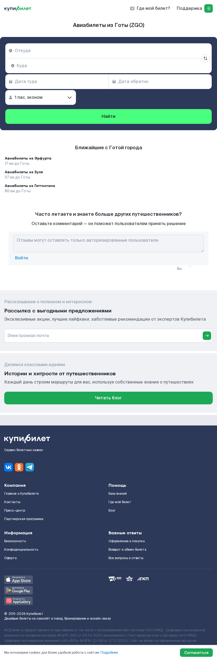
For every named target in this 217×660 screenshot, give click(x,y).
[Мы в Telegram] (29, 467)
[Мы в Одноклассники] (19, 467)
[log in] (208, 8)
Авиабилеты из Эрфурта (28, 158)
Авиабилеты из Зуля (24, 172)
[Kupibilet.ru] (17, 8)
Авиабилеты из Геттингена (30, 185)
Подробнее (109, 652)
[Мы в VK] (8, 467)
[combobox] (108, 50)
